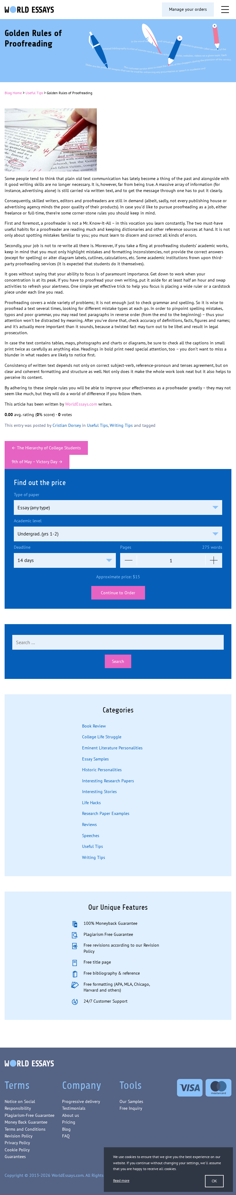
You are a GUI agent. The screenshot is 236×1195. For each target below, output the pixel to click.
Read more (121, 1180)
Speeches (90, 835)
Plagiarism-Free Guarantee (29, 1115)
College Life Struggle (101, 737)
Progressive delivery (81, 1101)
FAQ (66, 1136)
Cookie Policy (17, 1150)
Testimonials (73, 1108)
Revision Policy (19, 1136)
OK (214, 1181)
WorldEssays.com (81, 404)
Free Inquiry (131, 1108)
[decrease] (128, 560)
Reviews (89, 824)
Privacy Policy (17, 1142)
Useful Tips (34, 92)
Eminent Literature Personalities (112, 748)
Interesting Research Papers (108, 781)
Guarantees (15, 1156)
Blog (66, 1129)
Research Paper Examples (105, 813)
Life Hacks (91, 802)
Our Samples (131, 1101)
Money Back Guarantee (26, 1122)
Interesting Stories (99, 791)
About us (70, 1115)
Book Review (94, 726)
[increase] (213, 560)
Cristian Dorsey (67, 425)
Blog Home (13, 92)
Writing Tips (121, 425)
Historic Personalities (102, 769)
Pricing (68, 1122)
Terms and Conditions (25, 1129)
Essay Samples (95, 759)
